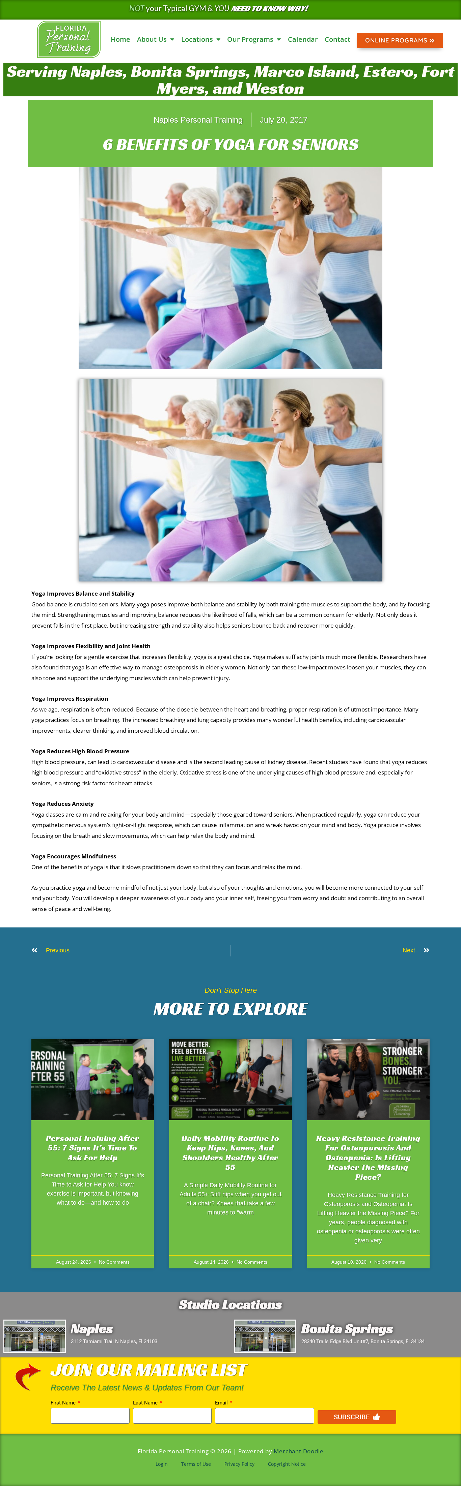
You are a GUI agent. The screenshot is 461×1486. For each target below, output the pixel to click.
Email (222, 1403)
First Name (64, 1403)
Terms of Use (196, 1464)
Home (120, 39)
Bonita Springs (347, 1328)
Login (162, 1464)
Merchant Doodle (298, 1451)
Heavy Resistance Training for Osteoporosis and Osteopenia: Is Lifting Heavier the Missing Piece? (368, 1157)
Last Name (146, 1403)
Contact (337, 39)
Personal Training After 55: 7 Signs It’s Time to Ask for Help (92, 1148)
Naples (92, 1328)
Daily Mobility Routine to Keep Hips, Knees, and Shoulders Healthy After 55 (230, 1152)
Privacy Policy (239, 1464)
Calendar (303, 39)
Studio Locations (230, 1304)
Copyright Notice (287, 1464)
